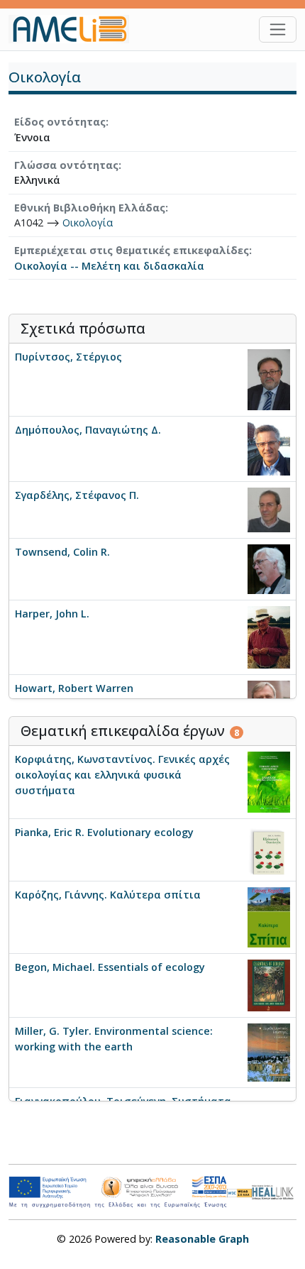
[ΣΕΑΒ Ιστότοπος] (274, 1190)
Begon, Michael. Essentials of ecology (110, 967)
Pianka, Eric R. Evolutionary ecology (104, 832)
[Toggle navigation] (277, 29)
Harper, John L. (52, 613)
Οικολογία (87, 222)
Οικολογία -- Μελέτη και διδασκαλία (109, 266)
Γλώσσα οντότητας (66, 165)
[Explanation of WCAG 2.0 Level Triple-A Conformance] (239, 1192)
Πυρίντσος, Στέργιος (68, 356)
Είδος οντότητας (60, 121)
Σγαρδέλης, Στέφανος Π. (77, 495)
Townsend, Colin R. (62, 552)
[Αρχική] (74, 29)
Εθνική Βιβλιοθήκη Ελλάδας (89, 207)
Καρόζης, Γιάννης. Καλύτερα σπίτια (108, 894)
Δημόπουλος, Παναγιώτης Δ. (88, 429)
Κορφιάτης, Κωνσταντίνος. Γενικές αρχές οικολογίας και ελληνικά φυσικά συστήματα (122, 774)
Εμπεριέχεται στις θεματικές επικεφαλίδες (131, 250)
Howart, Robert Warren (74, 688)
